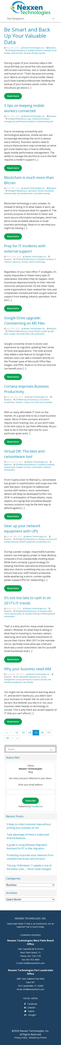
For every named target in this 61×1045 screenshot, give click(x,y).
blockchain (49, 191)
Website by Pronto (38, 1037)
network (7, 262)
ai (40, 399)
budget (31, 50)
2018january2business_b (26, 611)
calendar (19, 402)
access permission (24, 679)
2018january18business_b (26, 539)
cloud (6, 613)
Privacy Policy (20, 1037)
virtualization (9, 470)
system (32, 262)
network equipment (27, 542)
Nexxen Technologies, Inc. (33, 48)
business (50, 259)
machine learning (32, 613)
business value (10, 193)
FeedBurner (37, 806)
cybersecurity (9, 467)
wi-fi (49, 542)
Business (52, 48)
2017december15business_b (28, 677)
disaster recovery (23, 467)
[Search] (51, 750)
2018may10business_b (17, 50)
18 (7, 738)
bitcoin (41, 191)
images (12, 334)
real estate (37, 193)
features (37, 331)
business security (40, 679)
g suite (44, 331)
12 (16, 732)
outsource (16, 262)
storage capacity (38, 53)
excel (31, 331)
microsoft (35, 402)
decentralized (23, 193)
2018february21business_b (27, 399)
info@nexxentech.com (34, 963)
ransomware (37, 467)
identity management (13, 682)
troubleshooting (42, 121)
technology (40, 262)
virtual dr (47, 467)
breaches (41, 259)
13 (23, 732)
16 (42, 732)
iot (23, 613)
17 (48, 732)
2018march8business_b (18, 331)
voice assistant (46, 402)
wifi (51, 121)
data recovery (17, 53)
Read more (13, 96)
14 (29, 732)
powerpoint (39, 334)
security (27, 53)
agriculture (32, 191)
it (55, 259)
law (31, 193)
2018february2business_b (26, 464)
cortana (26, 402)
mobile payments (47, 613)
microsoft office (23, 334)
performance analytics (25, 121)
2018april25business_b (17, 119)
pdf (31, 334)
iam (49, 679)
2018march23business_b (26, 259)
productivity (41, 542)
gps (29, 119)
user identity (28, 682)
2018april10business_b (17, 191)
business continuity (43, 50)
